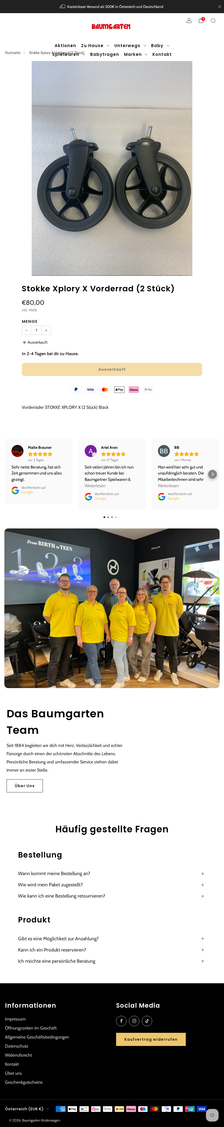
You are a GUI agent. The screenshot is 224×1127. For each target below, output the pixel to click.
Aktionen (65, 45)
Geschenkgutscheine (24, 1082)
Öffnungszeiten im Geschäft (31, 1028)
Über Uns (25, 786)
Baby (157, 45)
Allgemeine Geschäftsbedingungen (37, 1037)
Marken (133, 54)
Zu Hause (92, 45)
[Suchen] (213, 20)
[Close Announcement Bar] (219, 6)
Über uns (13, 1073)
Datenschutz (16, 1046)
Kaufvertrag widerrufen (151, 1039)
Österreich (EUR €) (24, 1109)
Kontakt (162, 54)
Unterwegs (127, 45)
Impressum (15, 1019)
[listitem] (112, 6)
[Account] (189, 20)
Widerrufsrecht (18, 1055)
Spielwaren (65, 54)
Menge (30, 321)
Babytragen (104, 54)
